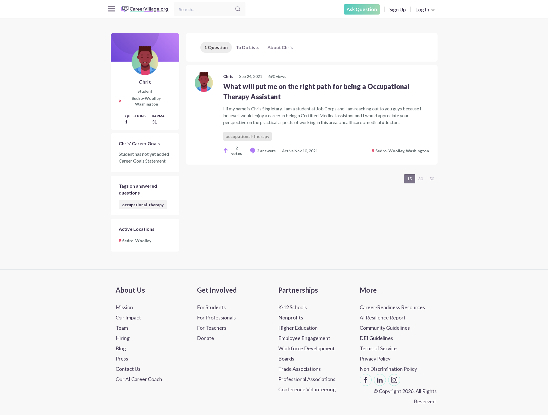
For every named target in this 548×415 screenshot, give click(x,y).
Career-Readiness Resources (392, 307)
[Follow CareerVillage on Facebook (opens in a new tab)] (366, 380)
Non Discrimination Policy (388, 369)
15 (409, 178)
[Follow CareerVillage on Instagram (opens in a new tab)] (394, 380)
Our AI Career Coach (139, 379)
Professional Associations (306, 379)
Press (122, 358)
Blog (121, 348)
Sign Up (397, 9)
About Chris (280, 47)
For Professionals (216, 317)
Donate (205, 338)
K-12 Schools (292, 307)
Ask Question (361, 9)
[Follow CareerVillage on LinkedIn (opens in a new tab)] (380, 380)
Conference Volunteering (307, 389)
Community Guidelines (385, 328)
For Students (211, 307)
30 (420, 178)
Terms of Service (378, 348)
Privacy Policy (375, 358)
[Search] (238, 9)
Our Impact (128, 317)
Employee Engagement (304, 338)
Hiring (123, 338)
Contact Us (128, 369)
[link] (312, 115)
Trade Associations (299, 369)
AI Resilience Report (383, 317)
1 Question (216, 47)
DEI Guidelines (376, 338)
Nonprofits (290, 317)
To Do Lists (247, 47)
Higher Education (298, 328)
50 (432, 178)
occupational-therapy (143, 204)
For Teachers (211, 328)
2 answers (266, 150)
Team (122, 328)
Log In (422, 9)
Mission (124, 307)
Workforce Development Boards (306, 353)
